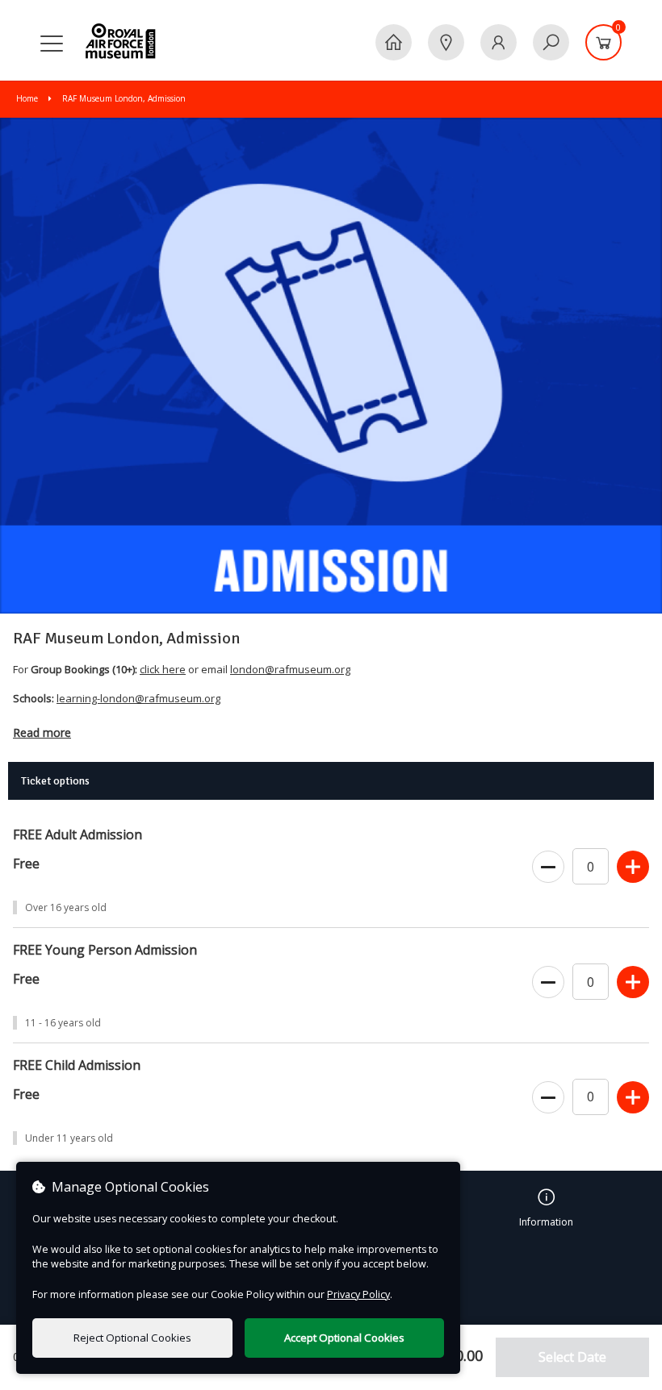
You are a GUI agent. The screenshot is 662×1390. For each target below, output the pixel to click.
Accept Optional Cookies (344, 1337)
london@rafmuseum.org (290, 669)
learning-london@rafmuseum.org (138, 698)
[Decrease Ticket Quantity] (548, 867)
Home (28, 98)
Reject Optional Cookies (132, 1337)
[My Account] (498, 42)
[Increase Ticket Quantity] (633, 867)
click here (163, 669)
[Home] (393, 42)
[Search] (551, 42)
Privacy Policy (358, 1294)
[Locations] (446, 42)
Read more (42, 732)
